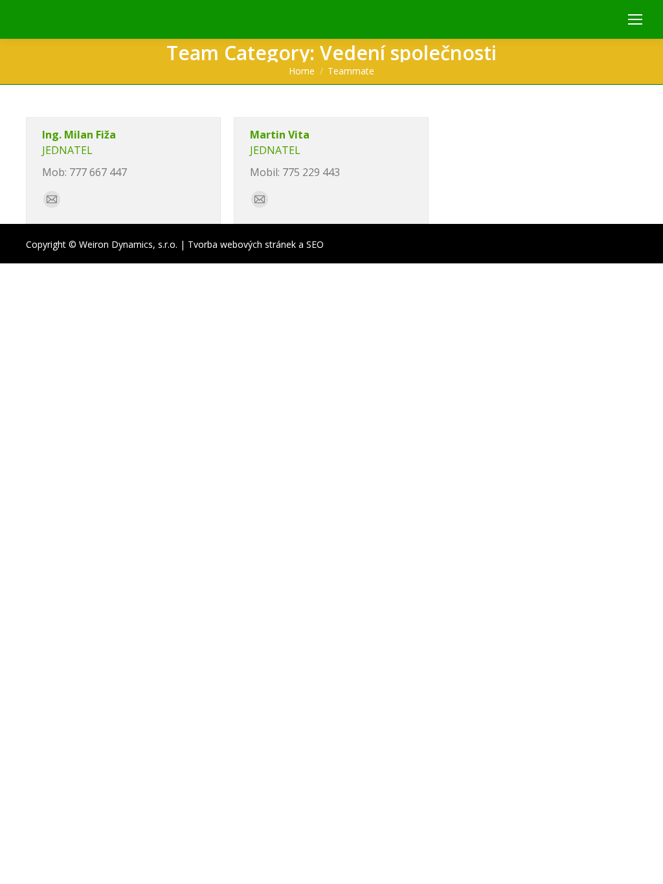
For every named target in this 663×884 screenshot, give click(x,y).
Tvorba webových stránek (242, 244)
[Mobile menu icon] (635, 19)
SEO (315, 244)
